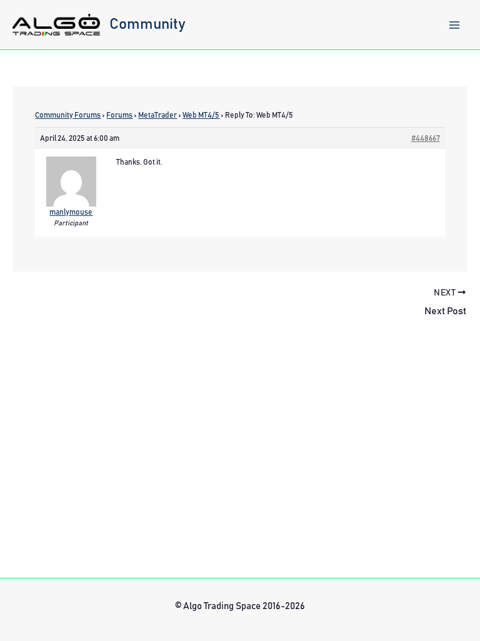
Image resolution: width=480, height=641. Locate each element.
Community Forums (68, 115)
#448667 (425, 138)
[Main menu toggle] (454, 25)
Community (147, 24)
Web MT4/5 (200, 115)
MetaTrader (157, 115)
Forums (119, 115)
